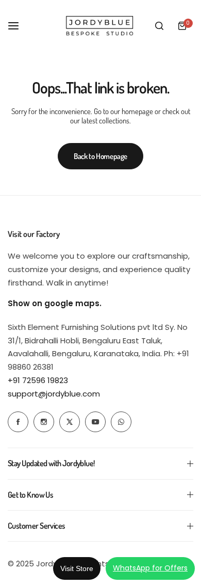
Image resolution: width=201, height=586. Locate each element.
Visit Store (76, 568)
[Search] (159, 25)
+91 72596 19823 (38, 380)
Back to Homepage (100, 156)
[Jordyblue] (100, 25)
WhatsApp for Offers (150, 568)
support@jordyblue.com (54, 393)
